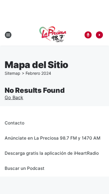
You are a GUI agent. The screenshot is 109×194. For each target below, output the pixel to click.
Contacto (14, 123)
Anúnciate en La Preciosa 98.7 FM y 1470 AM (52, 138)
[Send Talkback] (88, 34)
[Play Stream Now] (99, 34)
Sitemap (12, 73)
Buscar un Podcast (24, 168)
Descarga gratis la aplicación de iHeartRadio (52, 153)
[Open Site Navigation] (8, 34)
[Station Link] (53, 35)
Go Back (14, 97)
